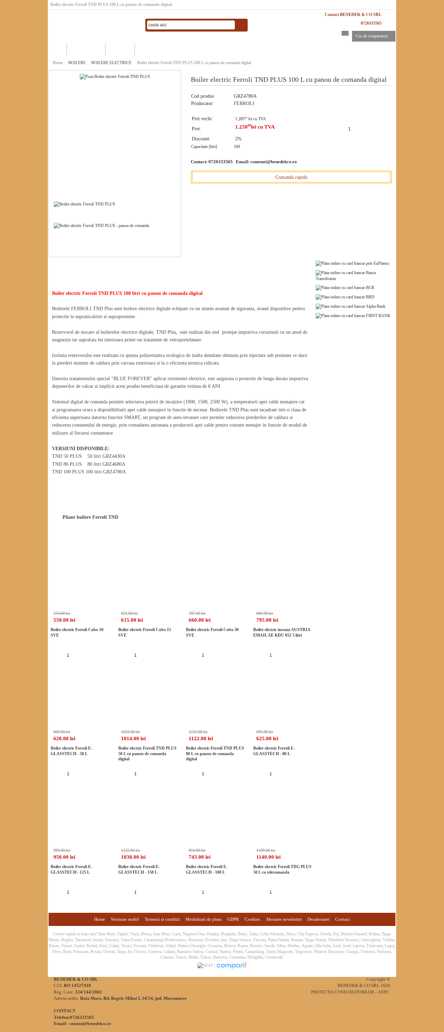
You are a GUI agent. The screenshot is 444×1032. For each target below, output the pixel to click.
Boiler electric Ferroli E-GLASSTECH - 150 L (139, 869)
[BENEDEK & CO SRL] (94, 25)
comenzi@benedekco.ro (273, 161)
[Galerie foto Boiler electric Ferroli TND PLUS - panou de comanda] (101, 225)
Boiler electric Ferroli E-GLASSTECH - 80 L (274, 751)
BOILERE (77, 62)
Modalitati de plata (204, 919)
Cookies (252, 919)
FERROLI (244, 103)
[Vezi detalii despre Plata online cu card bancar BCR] (345, 287)
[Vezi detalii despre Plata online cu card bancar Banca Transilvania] (355, 275)
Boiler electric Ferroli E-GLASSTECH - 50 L (71, 751)
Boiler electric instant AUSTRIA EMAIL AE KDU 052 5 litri (281, 632)
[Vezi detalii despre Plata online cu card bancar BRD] (345, 296)
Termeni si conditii (162, 919)
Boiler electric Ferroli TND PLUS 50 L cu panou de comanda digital (147, 753)
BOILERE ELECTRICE (111, 62)
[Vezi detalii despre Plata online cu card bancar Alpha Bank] (350, 306)
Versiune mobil (125, 919)
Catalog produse (86, 49)
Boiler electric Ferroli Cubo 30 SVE (212, 632)
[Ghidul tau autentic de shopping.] (231, 965)
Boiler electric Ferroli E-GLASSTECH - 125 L (71, 869)
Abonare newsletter (284, 919)
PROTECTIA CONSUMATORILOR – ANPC (350, 992)
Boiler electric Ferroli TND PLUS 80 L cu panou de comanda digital (215, 753)
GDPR (233, 919)
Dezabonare (318, 919)
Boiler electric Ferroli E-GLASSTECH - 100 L (207, 869)
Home (57, 49)
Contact (342, 919)
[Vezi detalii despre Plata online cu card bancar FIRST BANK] (353, 315)
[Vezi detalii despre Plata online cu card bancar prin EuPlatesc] (353, 263)
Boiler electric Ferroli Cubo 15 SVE (144, 632)
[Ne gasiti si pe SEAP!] (205, 965)
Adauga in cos (366, 128)
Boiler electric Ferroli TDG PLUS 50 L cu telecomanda (282, 869)
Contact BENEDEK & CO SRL (353, 14)
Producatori (120, 49)
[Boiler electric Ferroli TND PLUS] (115, 76)
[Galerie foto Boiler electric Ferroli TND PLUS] (84, 203)
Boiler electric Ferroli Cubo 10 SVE (77, 632)
